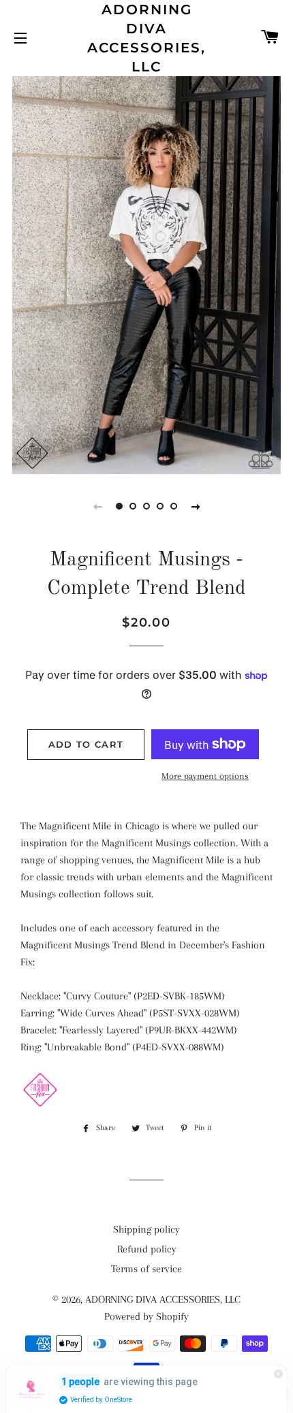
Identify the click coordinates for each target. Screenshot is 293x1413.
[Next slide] (196, 506)
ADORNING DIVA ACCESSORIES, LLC (146, 38)
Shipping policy (146, 1229)
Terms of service (146, 1269)
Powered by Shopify (146, 1316)
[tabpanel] (146, 273)
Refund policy (146, 1249)
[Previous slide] (97, 506)
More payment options (205, 776)
